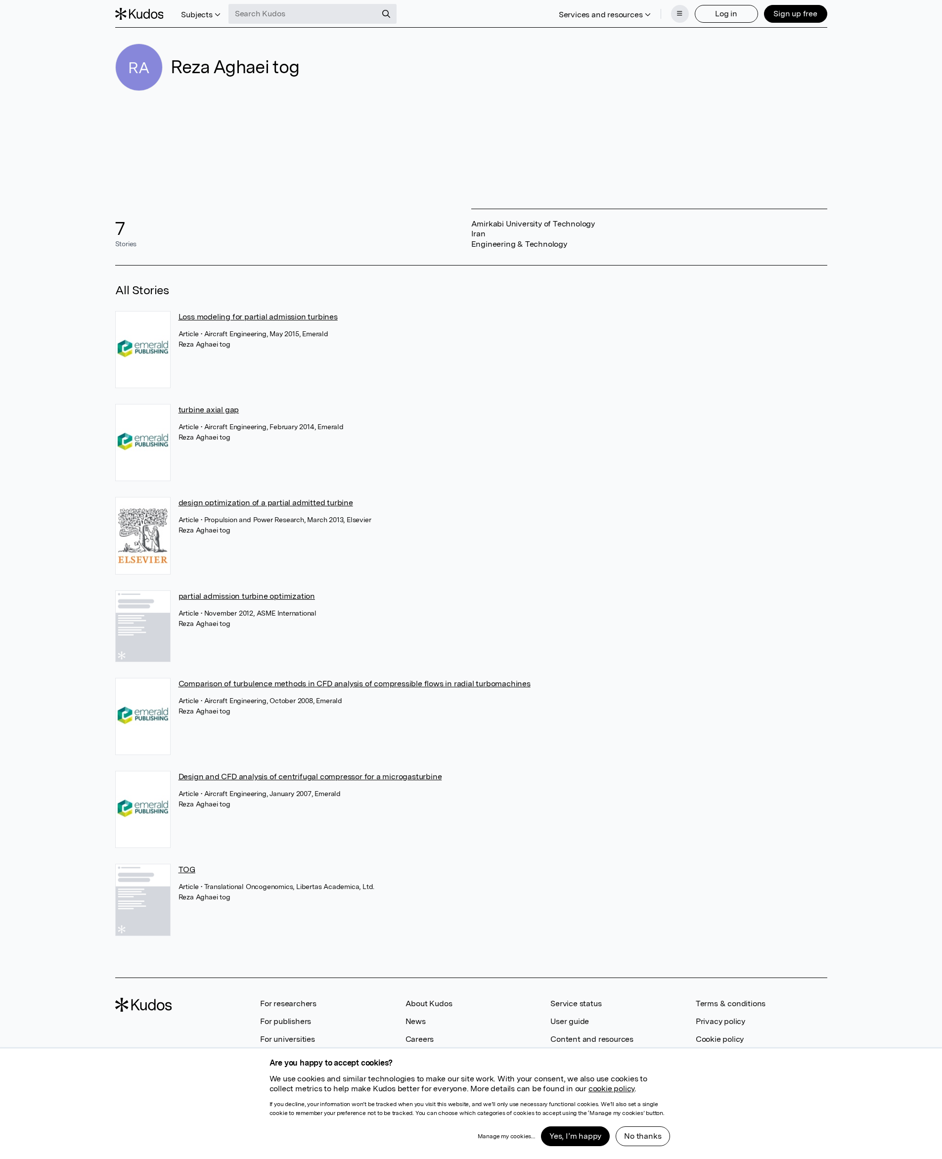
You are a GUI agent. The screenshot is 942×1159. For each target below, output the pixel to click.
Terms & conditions (730, 1003)
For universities (287, 1039)
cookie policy (611, 1088)
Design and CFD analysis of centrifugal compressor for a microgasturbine (310, 776)
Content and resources (591, 1039)
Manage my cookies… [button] (506, 1136)
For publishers (285, 1021)
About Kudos (428, 1003)
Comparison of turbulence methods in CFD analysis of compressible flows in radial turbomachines (355, 683)
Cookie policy (720, 1039)
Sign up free (795, 13)
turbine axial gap (209, 409)
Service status (575, 1003)
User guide (569, 1021)
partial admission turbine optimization (247, 596)
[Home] (139, 14)
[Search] (386, 13)
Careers (419, 1039)
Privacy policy (720, 1021)
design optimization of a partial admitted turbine (266, 502)
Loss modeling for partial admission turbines (258, 316)
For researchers (288, 1003)
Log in (726, 13)
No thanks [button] (642, 1136)
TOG (187, 869)
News (415, 1021)
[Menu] (680, 14)
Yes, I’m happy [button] (575, 1136)
